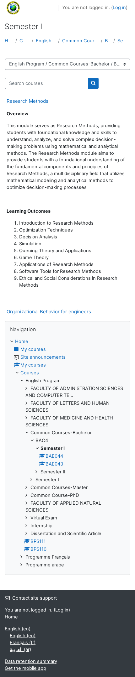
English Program (46, 41)
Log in (119, 7)
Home (9, 41)
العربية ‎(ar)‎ (20, 649)
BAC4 (108, 41)
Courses (24, 41)
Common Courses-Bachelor (80, 41)
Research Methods (27, 101)
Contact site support (34, 598)
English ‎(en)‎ (17, 629)
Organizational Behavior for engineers (49, 312)
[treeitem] (67, 453)
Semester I (123, 41)
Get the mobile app (25, 668)
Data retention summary (31, 661)
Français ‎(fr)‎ (22, 642)
